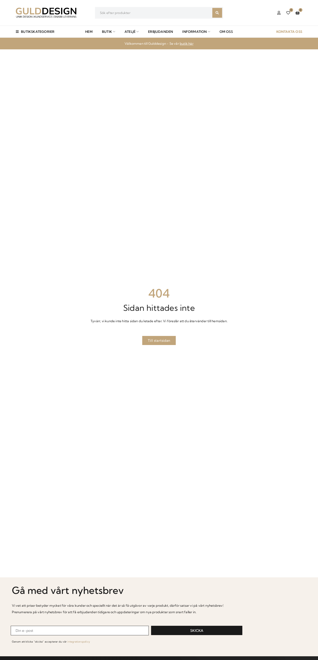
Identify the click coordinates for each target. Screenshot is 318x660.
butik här (186, 43)
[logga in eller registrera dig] (279, 12)
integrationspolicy (78, 641)
